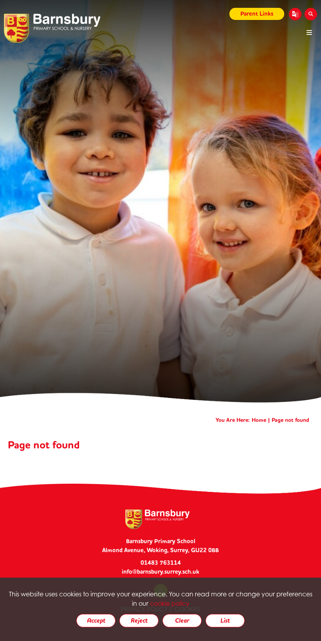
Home (259, 420)
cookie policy (169, 603)
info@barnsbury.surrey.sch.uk (160, 572)
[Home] (52, 28)
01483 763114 (161, 563)
